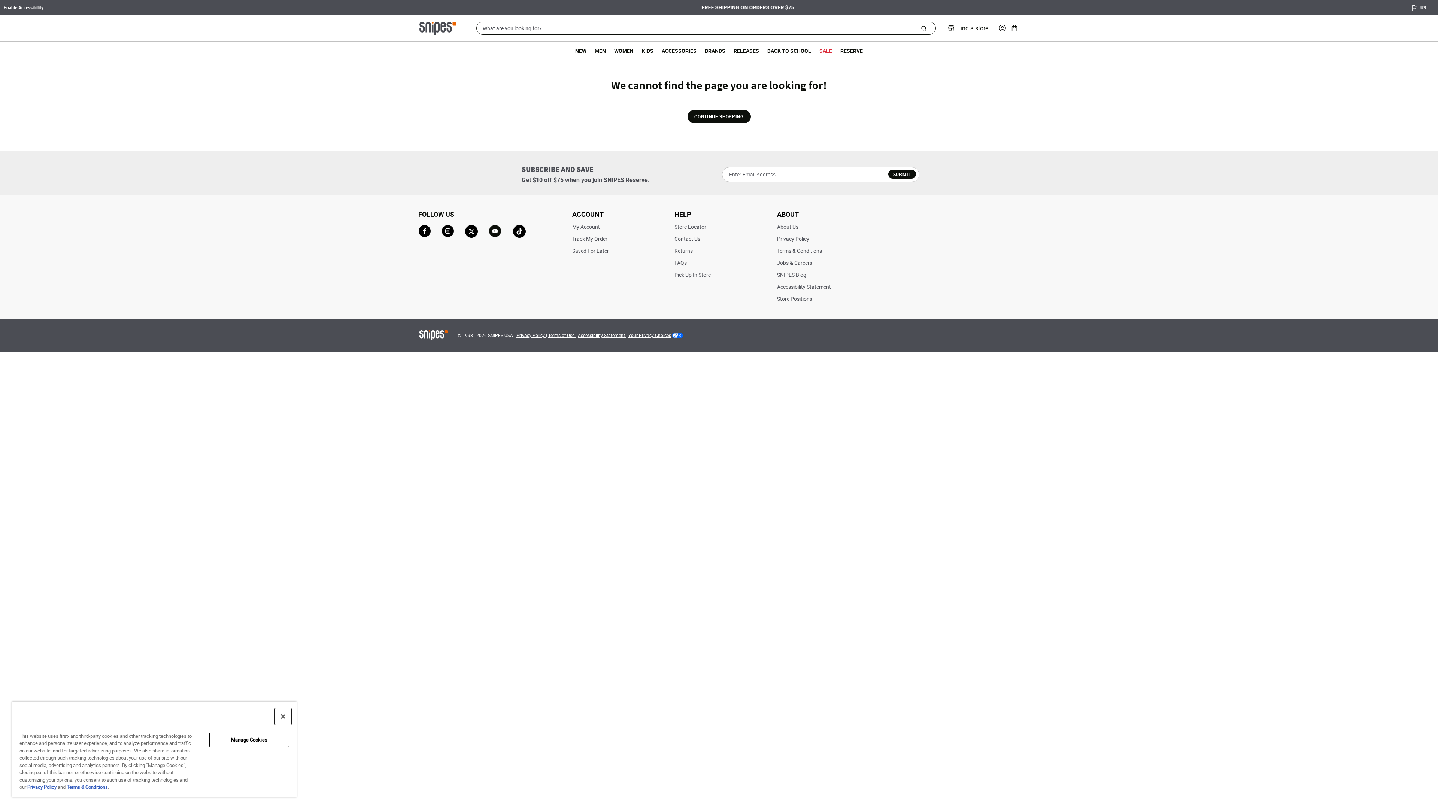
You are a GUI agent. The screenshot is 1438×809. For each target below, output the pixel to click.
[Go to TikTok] (519, 231)
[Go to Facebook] (425, 231)
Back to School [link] (789, 50)
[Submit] (923, 28)
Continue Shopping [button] (718, 116)
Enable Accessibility (23, 7)
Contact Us (687, 238)
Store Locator (690, 226)
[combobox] (706, 28)
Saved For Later (590, 250)
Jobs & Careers (794, 262)
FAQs (680, 262)
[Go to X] (471, 231)
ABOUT (788, 214)
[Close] (283, 716)
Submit (902, 174)
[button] (1002, 28)
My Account (586, 226)
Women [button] (624, 50)
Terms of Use (562, 335)
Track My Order (589, 238)
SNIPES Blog (791, 274)
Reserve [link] (851, 50)
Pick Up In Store (692, 274)
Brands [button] (715, 50)
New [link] (580, 50)
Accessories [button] (679, 50)
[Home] (437, 27)
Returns (683, 250)
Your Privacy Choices (649, 335)
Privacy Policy (793, 238)
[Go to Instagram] (448, 231)
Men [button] (600, 50)
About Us (787, 226)
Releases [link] (746, 50)
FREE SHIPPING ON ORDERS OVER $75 (719, 7)
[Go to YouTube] (495, 231)
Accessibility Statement (804, 286)
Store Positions (794, 298)
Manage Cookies (249, 739)
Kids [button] (647, 50)
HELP (682, 214)
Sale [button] (825, 50)
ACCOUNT (588, 214)
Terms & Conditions (799, 250)
